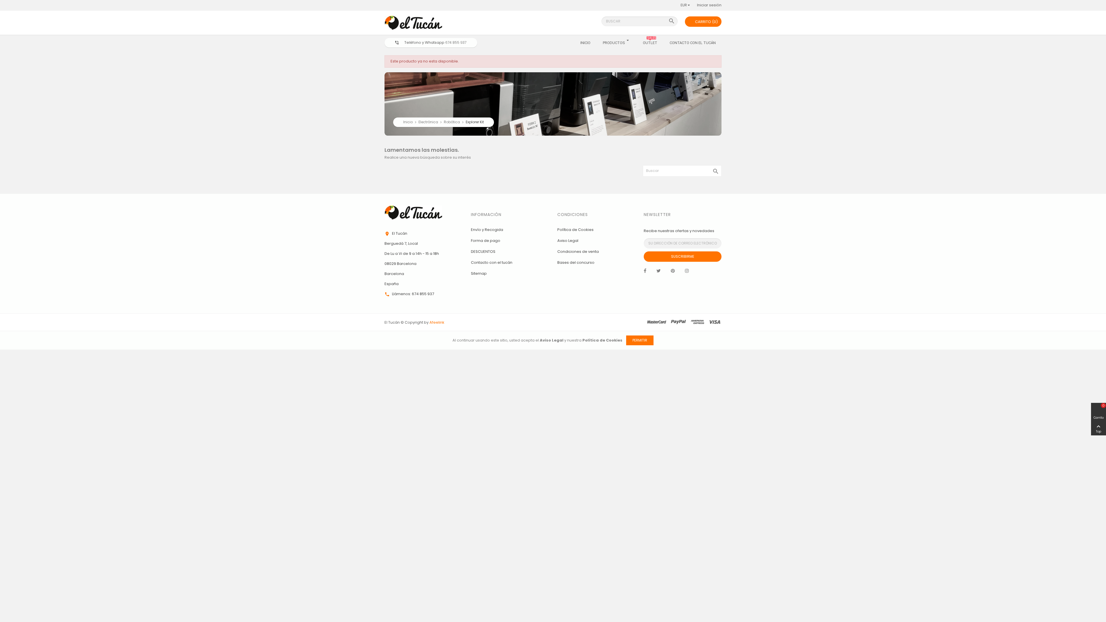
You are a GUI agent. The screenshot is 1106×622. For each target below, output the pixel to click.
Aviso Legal (567, 240)
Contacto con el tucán (491, 262)
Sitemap (479, 273)
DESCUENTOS (483, 251)
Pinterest (673, 272)
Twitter (658, 272)
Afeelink (436, 322)
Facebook (645, 272)
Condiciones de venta (578, 251)
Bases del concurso (575, 262)
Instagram (687, 272)
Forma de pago (485, 240)
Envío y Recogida (487, 229)
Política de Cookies (575, 229)
